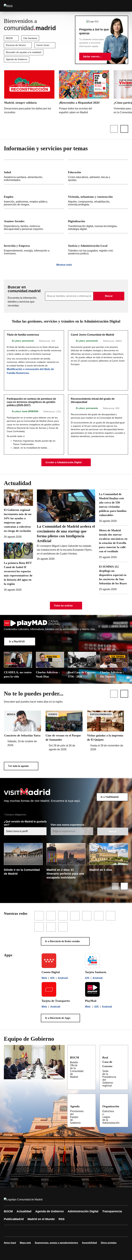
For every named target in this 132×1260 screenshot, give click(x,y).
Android (63, 978)
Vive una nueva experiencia (68, 824)
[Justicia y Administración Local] (98, 245)
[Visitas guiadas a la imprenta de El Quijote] (105, 731)
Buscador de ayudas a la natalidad (23, 52)
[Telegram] (85, 1230)
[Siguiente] (124, 129)
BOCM (9, 38)
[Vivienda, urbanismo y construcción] (98, 196)
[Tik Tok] (66, 1230)
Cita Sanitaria (30, 38)
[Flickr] (75, 1230)
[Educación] (98, 172)
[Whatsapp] (56, 1230)
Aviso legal (10, 1242)
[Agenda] (90, 1106)
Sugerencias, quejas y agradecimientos (56, 1242)
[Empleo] (34, 196)
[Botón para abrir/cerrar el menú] (123, 5)
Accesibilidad (89, 1242)
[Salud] (34, 172)
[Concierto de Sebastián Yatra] (22, 729)
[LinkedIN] (47, 1230)
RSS (62, 1219)
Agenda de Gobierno (16, 59)
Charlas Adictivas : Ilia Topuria (112, 674)
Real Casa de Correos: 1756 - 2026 (82, 674)
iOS (52, 978)
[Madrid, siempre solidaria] (29, 93)
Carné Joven (42, 45)
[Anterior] (114, 129)
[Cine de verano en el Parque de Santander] (64, 731)
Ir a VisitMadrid (109, 797)
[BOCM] (90, 1057)
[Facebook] (8, 1230)
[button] (95, 56)
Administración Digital (83, 1211)
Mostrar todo (64, 264)
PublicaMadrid (14, 1219)
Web (44, 978)
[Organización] (123, 1106)
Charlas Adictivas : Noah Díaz (48, 674)
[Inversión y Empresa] (34, 245)
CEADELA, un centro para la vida (18, 674)
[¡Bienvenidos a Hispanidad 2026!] (84, 93)
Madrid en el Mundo (41, 1219)
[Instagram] (18, 1230)
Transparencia (112, 1211)
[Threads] (95, 1230)
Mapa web (25, 1242)
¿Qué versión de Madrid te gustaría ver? (25, 823)
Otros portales (109, 1242)
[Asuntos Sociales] (34, 221)
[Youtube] (37, 1230)
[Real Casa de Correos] (123, 1057)
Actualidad (24, 1211)
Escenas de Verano (16, 45)
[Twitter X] (27, 1230)
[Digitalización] (98, 221)
